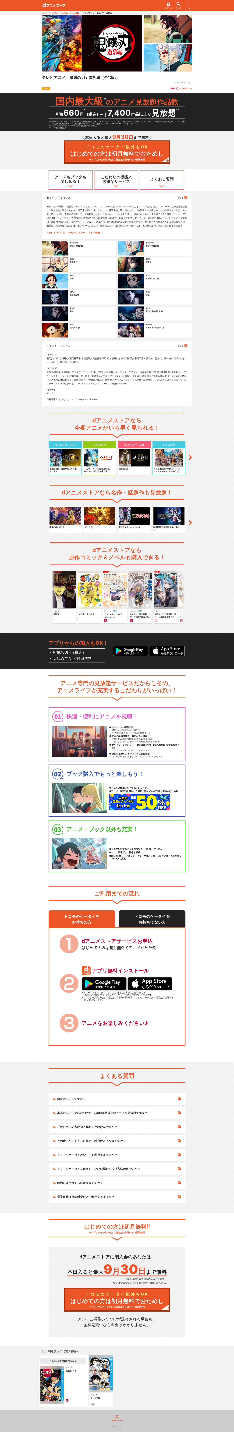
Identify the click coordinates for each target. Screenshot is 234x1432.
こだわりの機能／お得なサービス (116, 179)
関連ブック (187, 88)
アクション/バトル (56, 232)
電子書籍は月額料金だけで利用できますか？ (85, 1196)
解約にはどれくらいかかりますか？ (80, 1182)
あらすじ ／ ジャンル (59, 197)
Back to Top (117, 1420)
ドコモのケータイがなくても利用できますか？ (87, 1154)
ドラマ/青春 (94, 232)
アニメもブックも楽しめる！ (70, 179)
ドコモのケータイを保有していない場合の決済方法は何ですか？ (98, 1168)
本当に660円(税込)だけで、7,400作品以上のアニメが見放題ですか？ (102, 1113)
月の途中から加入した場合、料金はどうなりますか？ (91, 1141)
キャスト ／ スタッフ (59, 345)
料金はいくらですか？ (71, 1099)
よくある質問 (162, 179)
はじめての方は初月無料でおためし (117, 153)
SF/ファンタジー (76, 232)
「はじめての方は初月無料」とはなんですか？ (87, 1127)
